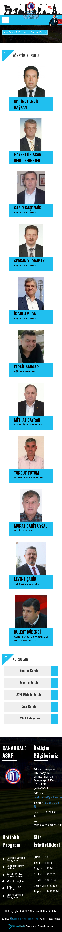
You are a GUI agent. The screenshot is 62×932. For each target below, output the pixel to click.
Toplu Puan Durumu (14, 888)
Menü (5, 20)
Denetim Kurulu (29, 682)
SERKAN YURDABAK (29, 262)
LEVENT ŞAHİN (27, 580)
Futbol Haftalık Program (16, 859)
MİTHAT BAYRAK (28, 421)
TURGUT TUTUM (28, 474)
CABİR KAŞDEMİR (27, 209)
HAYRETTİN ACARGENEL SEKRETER (27, 157)
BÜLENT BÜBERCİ (31, 635)
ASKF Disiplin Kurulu (28, 694)
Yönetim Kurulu (29, 670)
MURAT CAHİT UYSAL (30, 527)
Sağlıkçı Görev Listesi (15, 867)
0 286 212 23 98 (46, 805)
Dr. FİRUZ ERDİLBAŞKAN (26, 104)
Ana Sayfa (9, 32)
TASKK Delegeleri (29, 718)
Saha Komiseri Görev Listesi (15, 874)
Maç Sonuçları (15, 881)
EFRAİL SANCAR (26, 368)
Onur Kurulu (28, 706)
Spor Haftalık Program (15, 896)
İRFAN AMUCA (25, 315)
